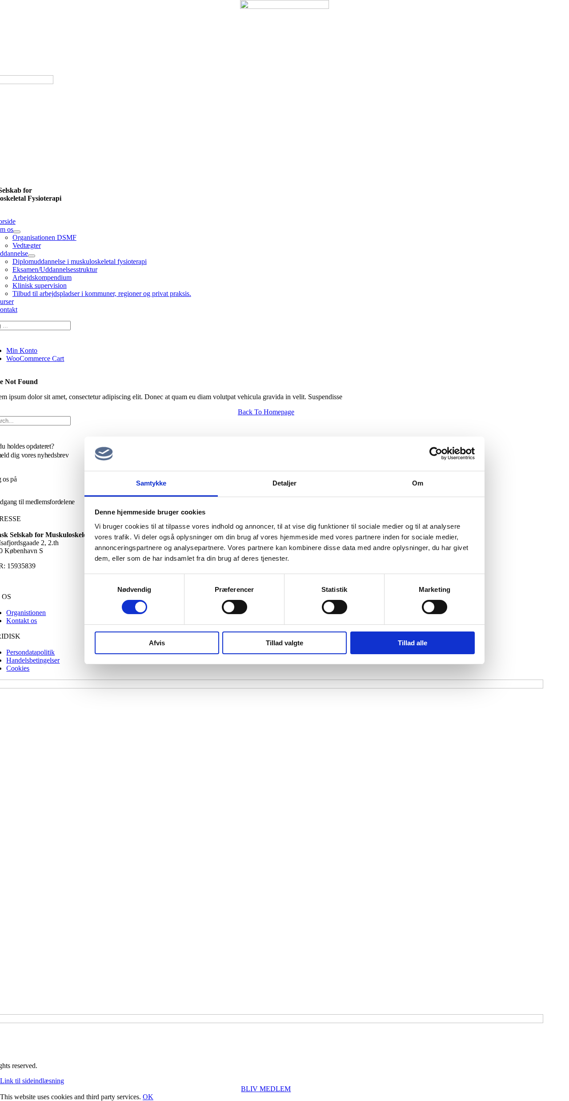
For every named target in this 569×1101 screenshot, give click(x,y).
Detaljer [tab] (284, 483)
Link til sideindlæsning (32, 1081)
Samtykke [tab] (151, 483)
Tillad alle (412, 643)
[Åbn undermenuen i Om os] (16, 232)
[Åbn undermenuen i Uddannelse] (31, 256)
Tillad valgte (284, 643)
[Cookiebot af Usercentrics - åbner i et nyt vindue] (436, 453)
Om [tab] (417, 483)
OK (148, 1097)
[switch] (234, 607)
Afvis (157, 643)
